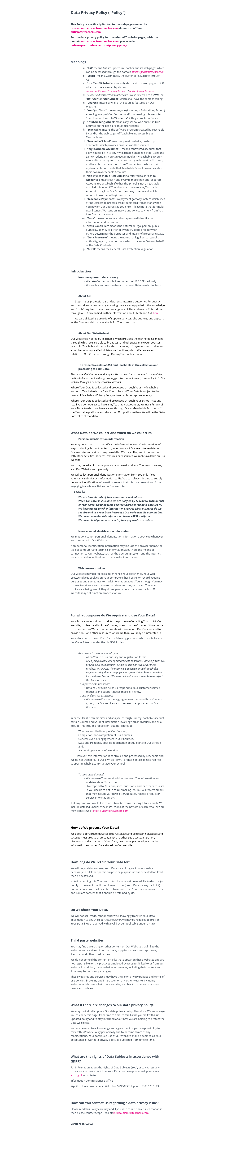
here (156, 313)
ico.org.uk (77, 1075)
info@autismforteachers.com (110, 811)
